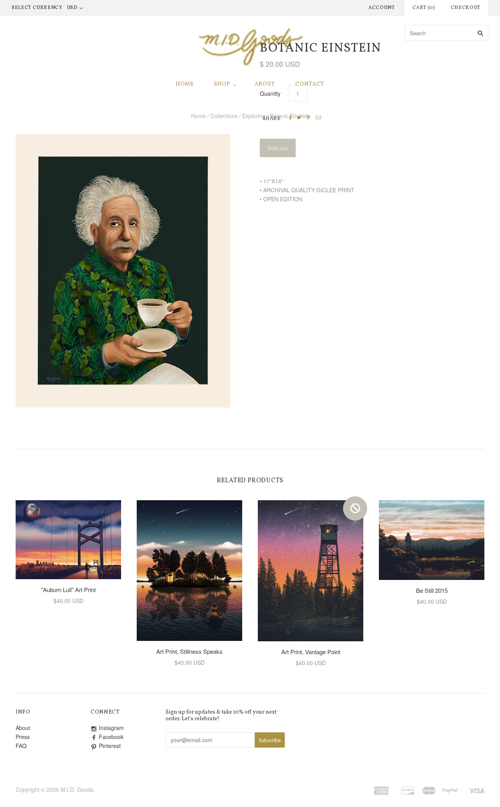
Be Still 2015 (432, 590)
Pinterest (110, 746)
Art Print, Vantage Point (310, 652)
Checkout (465, 7)
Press (23, 737)
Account (381, 7)
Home (185, 84)
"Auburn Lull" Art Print (68, 589)
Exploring (253, 116)
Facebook (111, 737)
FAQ (21, 746)
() (423, 7)
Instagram (111, 728)
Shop (222, 84)
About (265, 84)
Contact (309, 84)
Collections (224, 116)
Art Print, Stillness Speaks (189, 651)
